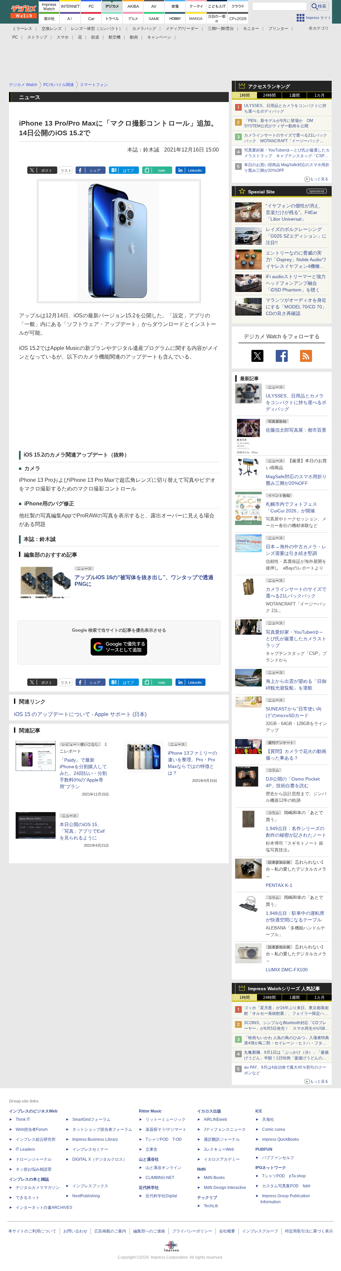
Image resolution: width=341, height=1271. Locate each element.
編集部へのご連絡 (149, 1231)
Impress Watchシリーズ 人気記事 (284, 988)
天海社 (268, 1119)
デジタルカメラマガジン (38, 1187)
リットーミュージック (165, 1119)
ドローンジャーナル (34, 1159)
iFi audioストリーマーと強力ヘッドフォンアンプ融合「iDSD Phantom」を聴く (296, 283)
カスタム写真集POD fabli (286, 1186)
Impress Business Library (95, 1139)
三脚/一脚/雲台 (221, 28)
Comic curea (273, 1129)
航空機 (115, 37)
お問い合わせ (75, 1231)
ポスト (46, 170)
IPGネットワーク (270, 1167)
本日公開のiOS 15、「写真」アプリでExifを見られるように (82, 831)
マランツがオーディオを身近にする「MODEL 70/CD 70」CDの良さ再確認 (296, 306)
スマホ (63, 37)
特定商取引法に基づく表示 (309, 1231)
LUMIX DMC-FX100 (287, 969)
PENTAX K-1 (279, 885)
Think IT (23, 1119)
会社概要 (227, 1231)
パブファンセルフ (278, 1157)
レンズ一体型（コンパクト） (97, 28)
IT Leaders (25, 1149)
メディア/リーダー (182, 28)
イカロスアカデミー (222, 1159)
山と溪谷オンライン (163, 1167)
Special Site (261, 191)
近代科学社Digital (161, 1196)
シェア (95, 170)
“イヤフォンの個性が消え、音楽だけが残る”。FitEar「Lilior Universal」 (294, 212)
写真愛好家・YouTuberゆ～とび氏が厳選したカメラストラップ (296, 638)
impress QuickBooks (280, 1139)
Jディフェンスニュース (225, 1129)
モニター (251, 28)
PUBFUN (263, 1149)
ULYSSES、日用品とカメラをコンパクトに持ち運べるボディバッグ (296, 402)
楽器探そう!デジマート (166, 1129)
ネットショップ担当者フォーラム (102, 1129)
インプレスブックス (90, 1186)
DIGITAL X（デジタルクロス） (99, 1159)
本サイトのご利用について (32, 1231)
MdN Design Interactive (225, 1187)
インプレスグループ (260, 1231)
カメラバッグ (144, 28)
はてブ (128, 170)
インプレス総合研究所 (36, 1139)
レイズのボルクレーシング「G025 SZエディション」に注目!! (296, 236)
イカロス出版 (209, 1111)
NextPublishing (86, 1196)
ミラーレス (22, 28)
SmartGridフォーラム (91, 1119)
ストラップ (37, 37)
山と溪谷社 (149, 1159)
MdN (201, 1169)
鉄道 (95, 37)
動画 (134, 37)
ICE (258, 1111)
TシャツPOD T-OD (164, 1139)
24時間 (269, 95)
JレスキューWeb (219, 1149)
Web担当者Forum (32, 1129)
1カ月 (319, 95)
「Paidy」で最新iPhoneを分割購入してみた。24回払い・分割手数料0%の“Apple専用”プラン (83, 773)
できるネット (28, 1197)
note (161, 170)
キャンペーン (159, 37)
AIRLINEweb (215, 1119)
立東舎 (152, 1149)
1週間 (294, 95)
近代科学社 (149, 1187)
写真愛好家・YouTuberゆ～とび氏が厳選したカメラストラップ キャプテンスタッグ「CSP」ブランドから (287, 156)
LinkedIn (195, 170)
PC (15, 37)
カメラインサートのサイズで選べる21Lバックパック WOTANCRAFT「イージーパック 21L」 (285, 141)
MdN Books (214, 1177)
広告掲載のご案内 (110, 1231)
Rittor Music (150, 1111)
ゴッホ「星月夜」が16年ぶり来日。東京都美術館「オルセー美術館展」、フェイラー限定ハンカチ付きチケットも (286, 1013)
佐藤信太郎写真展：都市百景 (296, 430)
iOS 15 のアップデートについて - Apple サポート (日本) (80, 714)
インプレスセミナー (90, 1149)
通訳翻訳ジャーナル (222, 1139)
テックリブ (207, 1197)
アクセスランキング (269, 86)
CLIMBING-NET (160, 1177)
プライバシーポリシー (192, 1231)
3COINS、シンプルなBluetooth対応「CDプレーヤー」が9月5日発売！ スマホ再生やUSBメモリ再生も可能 (286, 1028)
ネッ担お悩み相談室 (34, 1169)
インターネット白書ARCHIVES (44, 1207)
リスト (66, 170)
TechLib (211, 1206)
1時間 (244, 95)
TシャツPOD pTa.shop (284, 1176)
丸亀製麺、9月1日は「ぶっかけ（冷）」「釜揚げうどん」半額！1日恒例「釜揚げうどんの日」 (286, 1058)
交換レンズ (52, 28)
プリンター (278, 28)
